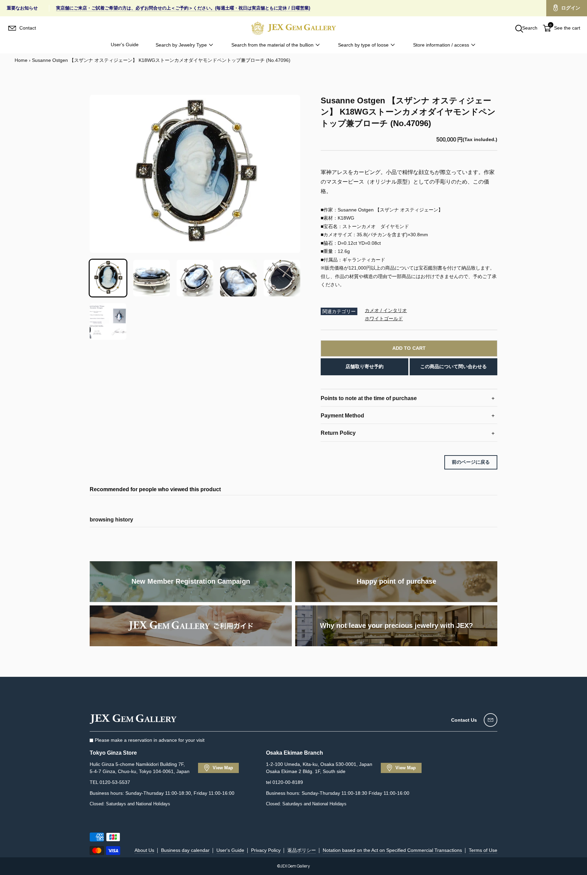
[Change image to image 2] (151, 278)
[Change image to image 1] (108, 278)
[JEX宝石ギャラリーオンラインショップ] (293, 28)
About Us (144, 850)
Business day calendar (185, 850)
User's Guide (125, 44)
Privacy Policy (266, 850)
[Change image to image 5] (282, 278)
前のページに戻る (471, 462)
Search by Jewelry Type (181, 45)
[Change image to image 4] (238, 278)
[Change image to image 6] (108, 321)
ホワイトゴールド (384, 318)
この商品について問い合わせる (453, 366)
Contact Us (464, 720)
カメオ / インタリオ (386, 310)
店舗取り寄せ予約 (364, 366)
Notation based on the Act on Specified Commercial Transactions (392, 850)
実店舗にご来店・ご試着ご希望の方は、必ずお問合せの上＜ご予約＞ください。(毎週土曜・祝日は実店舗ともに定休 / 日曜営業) (183, 8)
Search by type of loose (363, 45)
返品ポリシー (301, 850)
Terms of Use (483, 850)
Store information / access (441, 45)
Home (21, 60)
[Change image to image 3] (195, 278)
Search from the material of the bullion (272, 45)
